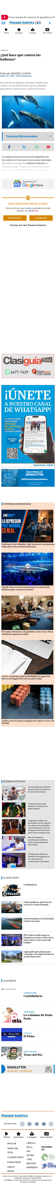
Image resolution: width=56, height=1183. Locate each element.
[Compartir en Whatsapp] (37, 147)
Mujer (30, 1155)
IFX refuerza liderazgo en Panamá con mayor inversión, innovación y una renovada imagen (39, 939)
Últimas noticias (14, 781)
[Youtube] (44, 1124)
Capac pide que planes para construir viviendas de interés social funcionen (39, 954)
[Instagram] (51, 1124)
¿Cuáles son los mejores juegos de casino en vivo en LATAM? (27, 722)
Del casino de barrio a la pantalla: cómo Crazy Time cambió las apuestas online (27, 633)
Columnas (9, 980)
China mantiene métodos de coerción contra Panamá (38, 903)
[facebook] (29, 1124)
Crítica (31, 1143)
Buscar (11, 1143)
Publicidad (14, 1162)
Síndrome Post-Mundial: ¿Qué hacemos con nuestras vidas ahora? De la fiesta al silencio (28, 545)
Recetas (31, 1163)
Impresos (31, 1167)
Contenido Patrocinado (17, 504)
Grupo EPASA (11, 1168)
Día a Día (29, 1149)
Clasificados (14, 1157)
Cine (29, 1159)
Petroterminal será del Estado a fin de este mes (39, 919)
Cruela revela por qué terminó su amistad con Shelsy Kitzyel (38, 806)
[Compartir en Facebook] (9, 147)
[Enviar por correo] (48, 147)
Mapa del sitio (12, 1150)
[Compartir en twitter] (24, 147)
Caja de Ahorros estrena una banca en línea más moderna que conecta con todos (25, 588)
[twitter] (37, 1124)
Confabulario (30, 884)
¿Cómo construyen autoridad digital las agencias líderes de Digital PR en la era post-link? (25, 677)
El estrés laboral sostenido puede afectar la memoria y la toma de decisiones (39, 789)
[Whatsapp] (22, 1124)
